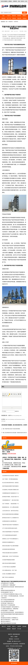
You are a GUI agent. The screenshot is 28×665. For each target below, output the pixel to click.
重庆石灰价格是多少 (6, 621)
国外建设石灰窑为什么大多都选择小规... (10, 517)
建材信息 (3, 18)
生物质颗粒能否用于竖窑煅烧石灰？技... (10, 493)
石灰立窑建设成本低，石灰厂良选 (9, 570)
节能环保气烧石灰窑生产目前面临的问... (10, 524)
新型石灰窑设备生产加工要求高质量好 (10, 545)
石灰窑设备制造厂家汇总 (7, 592)
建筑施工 (24, 15)
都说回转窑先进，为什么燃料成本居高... (10, 507)
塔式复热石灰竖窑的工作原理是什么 (9, 617)
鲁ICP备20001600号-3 (16, 641)
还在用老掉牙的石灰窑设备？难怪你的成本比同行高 (16, 432)
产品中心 (9, 15)
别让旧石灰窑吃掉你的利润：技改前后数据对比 (12, 612)
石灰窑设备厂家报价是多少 (7, 603)
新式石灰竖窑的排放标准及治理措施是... (10, 514)
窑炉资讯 (16, 21)
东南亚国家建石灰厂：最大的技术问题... (10, 500)
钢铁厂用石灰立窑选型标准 (8, 577)
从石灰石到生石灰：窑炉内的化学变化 (10, 510)
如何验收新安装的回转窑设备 (8, 549)
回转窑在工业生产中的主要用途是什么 (10, 538)
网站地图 (24, 626)
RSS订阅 (19, 628)
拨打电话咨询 (14, 663)
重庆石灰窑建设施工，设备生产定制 (9, 619)
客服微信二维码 (24, 1)
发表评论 (17, 411)
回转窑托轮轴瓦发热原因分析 (8, 590)
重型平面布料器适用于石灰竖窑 (8, 623)
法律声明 (19, 626)
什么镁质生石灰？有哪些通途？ (8, 585)
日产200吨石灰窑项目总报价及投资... (10, 528)
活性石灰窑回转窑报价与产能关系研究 (10, 531)
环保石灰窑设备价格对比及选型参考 (10, 552)
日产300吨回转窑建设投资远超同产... (10, 535)
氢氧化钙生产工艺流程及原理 (8, 605)
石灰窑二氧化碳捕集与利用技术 (9, 573)
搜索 (24, 12)
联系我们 (9, 628)
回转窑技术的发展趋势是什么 (8, 542)
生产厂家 (9, 18)
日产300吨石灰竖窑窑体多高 (7, 599)
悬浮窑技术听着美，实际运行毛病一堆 (10, 496)
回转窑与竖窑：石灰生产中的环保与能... (10, 556)
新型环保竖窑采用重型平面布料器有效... (10, 486)
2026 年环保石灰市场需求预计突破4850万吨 (11, 594)
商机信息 (14, 15)
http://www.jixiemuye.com (16, 415)
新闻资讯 (19, 15)
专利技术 (24, 18)
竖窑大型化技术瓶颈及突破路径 (9, 563)
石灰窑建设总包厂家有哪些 (7, 583)
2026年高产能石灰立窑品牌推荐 (9, 566)
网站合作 (14, 628)
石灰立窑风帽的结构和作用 (7, 601)
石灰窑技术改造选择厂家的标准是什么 (10, 606)
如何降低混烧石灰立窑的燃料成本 (9, 521)
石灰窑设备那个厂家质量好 (7, 610)
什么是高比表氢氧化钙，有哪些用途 (9, 608)
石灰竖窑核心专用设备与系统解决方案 (10, 489)
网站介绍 (4, 626)
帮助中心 (14, 626)
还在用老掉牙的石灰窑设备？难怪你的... (10, 475)
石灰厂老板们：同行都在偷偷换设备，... (10, 479)
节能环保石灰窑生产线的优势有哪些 (12, 428)
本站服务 (9, 626)
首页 (3, 15)
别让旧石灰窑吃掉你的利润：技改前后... (10, 482)
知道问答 (19, 18)
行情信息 (14, 18)
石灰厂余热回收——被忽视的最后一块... (10, 503)
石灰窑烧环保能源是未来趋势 (8, 559)
